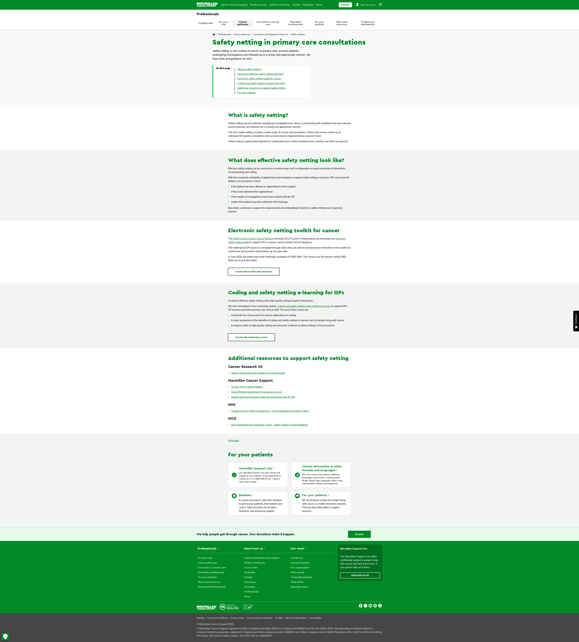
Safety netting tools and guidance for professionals (258, 373)
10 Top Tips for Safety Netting (247, 387)
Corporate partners (301, 577)
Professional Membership (368, 23)
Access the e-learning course (251, 337)
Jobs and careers (300, 563)
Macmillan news (299, 587)
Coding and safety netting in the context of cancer (303, 306)
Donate (296, 5)
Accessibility (315, 618)
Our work (297, 548)
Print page (233, 440)
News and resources (341, 23)
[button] (378, 4)
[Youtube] (370, 606)
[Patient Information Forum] (248, 607)
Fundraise (308, 5)
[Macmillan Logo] (207, 4)
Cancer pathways (242, 23)
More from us (253, 548)
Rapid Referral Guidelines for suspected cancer (256, 392)
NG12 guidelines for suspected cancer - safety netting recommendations (269, 425)
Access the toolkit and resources (253, 271)
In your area (250, 567)
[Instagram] (375, 606)
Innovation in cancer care (268, 23)
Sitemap (200, 618)
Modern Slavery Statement (259, 618)
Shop (247, 596)
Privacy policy (237, 618)
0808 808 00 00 (360, 575)
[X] (365, 606)
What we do (297, 572)
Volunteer (249, 587)
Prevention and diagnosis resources (270, 34)
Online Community (279, 5)
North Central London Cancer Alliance (253, 238)
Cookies (279, 618)
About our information (296, 618)
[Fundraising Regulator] (229, 607)
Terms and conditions (217, 618)
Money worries (258, 5)
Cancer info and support (234, 5)
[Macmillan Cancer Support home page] (213, 34)
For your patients (319, 23)
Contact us (297, 558)
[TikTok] (380, 606)
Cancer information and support (262, 558)
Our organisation (300, 567)
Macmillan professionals (295, 23)
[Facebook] (360, 606)
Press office (297, 582)
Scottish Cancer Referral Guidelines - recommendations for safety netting (270, 411)
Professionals (205, 23)
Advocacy (250, 582)
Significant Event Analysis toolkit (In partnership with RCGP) (263, 397)
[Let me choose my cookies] (5, 636)
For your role (223, 23)
